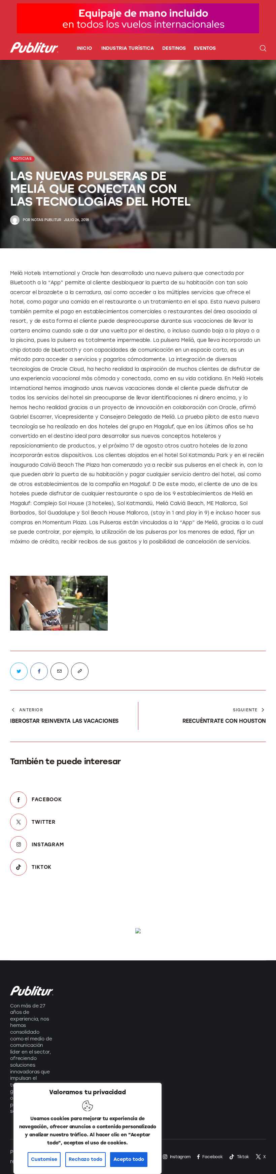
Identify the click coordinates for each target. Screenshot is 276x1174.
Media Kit (129, 1004)
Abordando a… (83, 1057)
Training (74, 1042)
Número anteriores (130, 1023)
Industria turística (75, 993)
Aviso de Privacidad (131, 1046)
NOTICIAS (22, 158)
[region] (87, 1128)
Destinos (75, 1012)
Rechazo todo (85, 1159)
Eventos (74, 1027)
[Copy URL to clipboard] (80, 671)
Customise (44, 1159)
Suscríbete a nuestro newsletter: (204, 991)
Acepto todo (128, 1159)
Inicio (123, 989)
